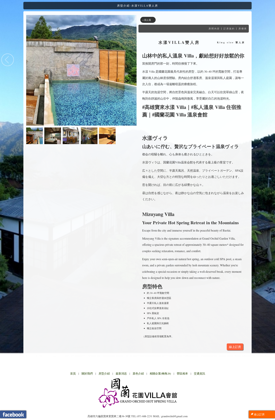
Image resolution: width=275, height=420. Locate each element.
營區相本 (182, 373)
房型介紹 (104, 373)
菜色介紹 (138, 373)
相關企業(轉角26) (160, 373)
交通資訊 (199, 373)
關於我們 (87, 373)
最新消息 (121, 373)
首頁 (73, 373)
